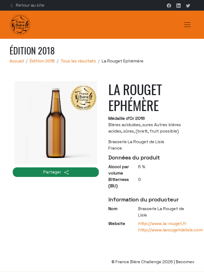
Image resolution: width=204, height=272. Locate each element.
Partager (52, 172)
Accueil (17, 61)
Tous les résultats (78, 61)
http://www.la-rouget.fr (162, 223)
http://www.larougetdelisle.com (170, 230)
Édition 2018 (42, 61)
